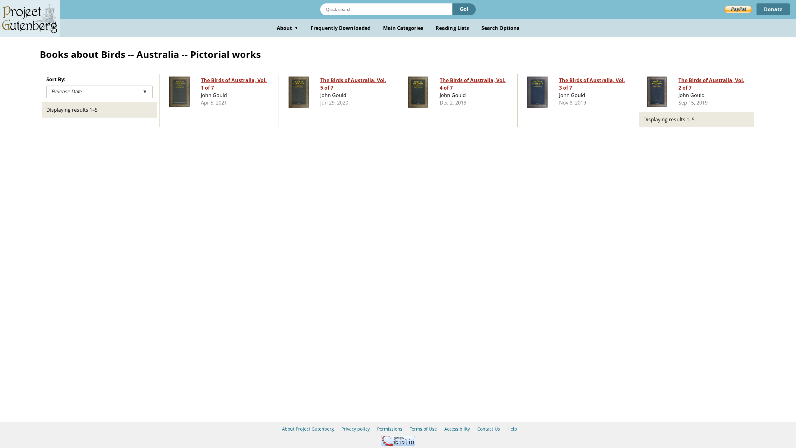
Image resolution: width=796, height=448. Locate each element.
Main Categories (403, 28)
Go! (464, 9)
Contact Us (488, 429)
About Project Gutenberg (308, 429)
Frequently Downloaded (341, 28)
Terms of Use (423, 429)
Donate (773, 9)
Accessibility (457, 429)
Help (512, 429)
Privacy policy (355, 429)
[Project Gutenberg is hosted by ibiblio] (398, 444)
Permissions (389, 429)
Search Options (500, 28)
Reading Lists (452, 28)
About (287, 28)
